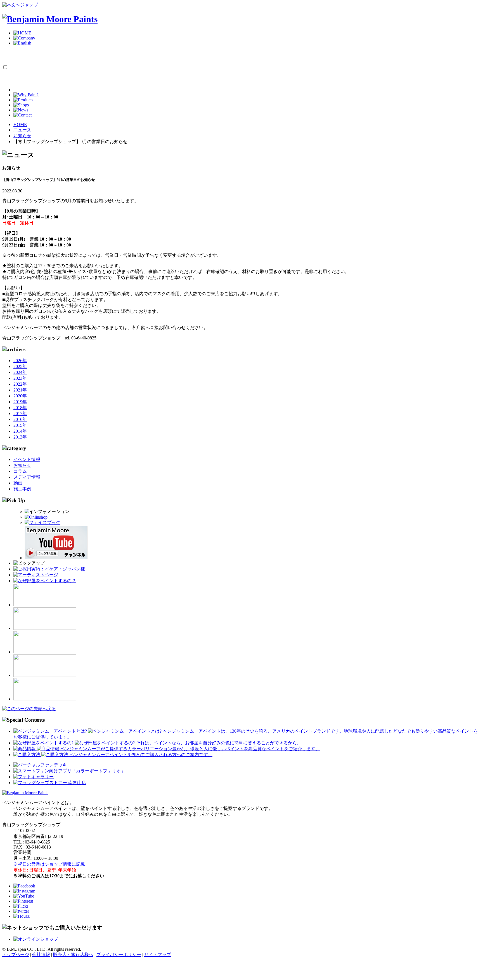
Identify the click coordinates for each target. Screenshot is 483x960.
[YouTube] (56, 557)
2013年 (20, 437)
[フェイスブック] (42, 522)
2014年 (20, 431)
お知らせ (22, 465)
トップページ (15, 954)
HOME (20, 124)
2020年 (20, 395)
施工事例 (22, 488)
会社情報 (41, 954)
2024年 (20, 372)
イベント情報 (26, 459)
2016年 (20, 419)
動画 (17, 483)
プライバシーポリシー (118, 954)
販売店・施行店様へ (73, 954)
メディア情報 (26, 477)
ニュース (22, 129)
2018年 (20, 407)
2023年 (20, 378)
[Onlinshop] (36, 517)
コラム (20, 471)
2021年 (20, 390)
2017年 (20, 413)
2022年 (20, 384)
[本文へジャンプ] (20, 5)
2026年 (20, 360)
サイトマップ (157, 954)
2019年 (20, 401)
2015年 (20, 425)
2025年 (20, 366)
